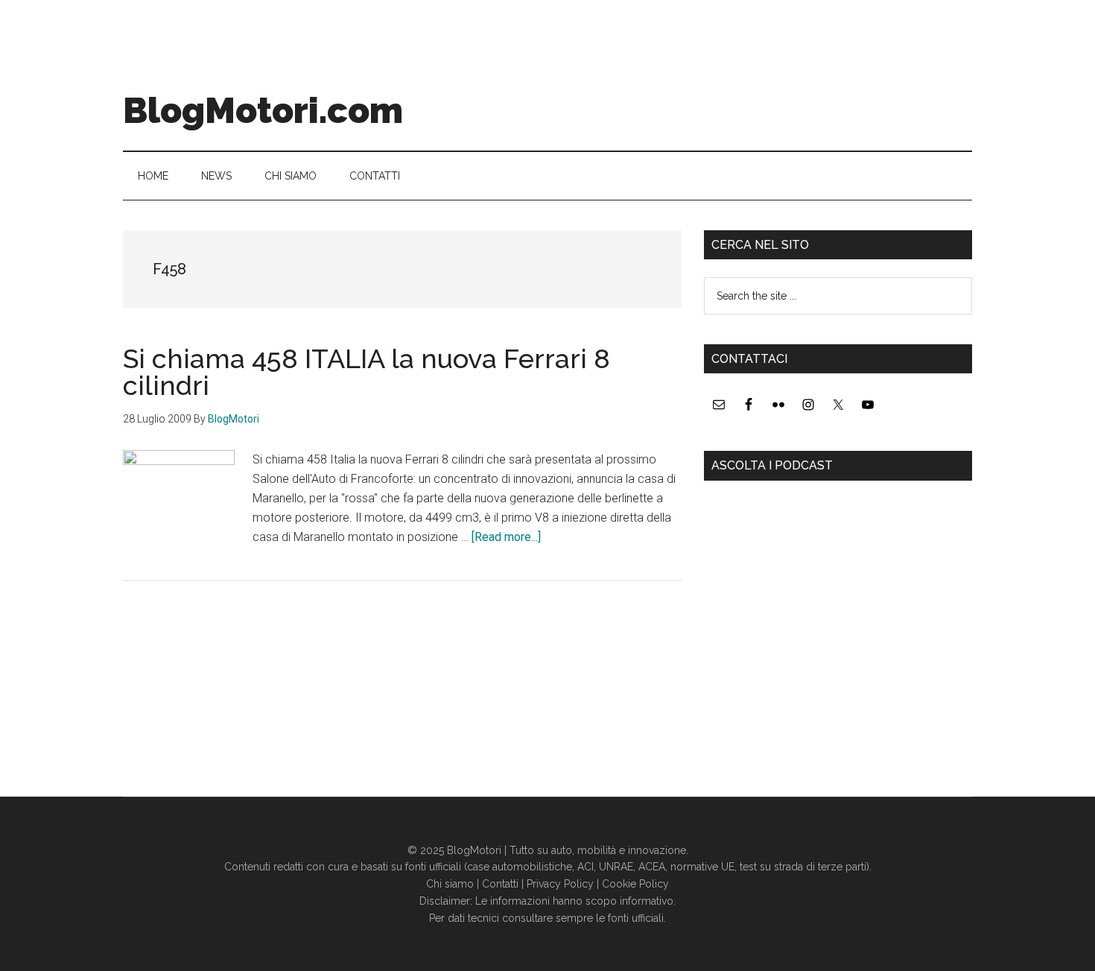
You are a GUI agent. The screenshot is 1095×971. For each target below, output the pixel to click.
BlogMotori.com (263, 110)
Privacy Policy (560, 884)
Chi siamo (450, 884)
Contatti (500, 884)
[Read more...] (506, 537)
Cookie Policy (635, 884)
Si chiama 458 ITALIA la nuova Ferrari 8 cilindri (366, 372)
